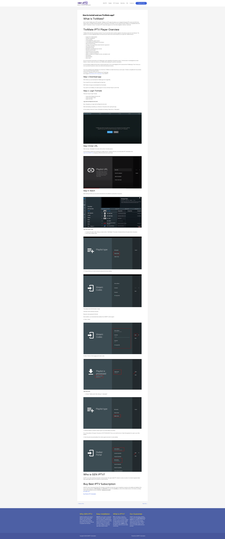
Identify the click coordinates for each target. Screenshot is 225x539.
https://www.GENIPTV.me (88, 152)
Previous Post (80, 503)
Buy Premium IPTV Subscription (95, 73)
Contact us (132, 3)
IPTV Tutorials (116, 3)
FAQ (127, 3)
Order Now (122, 3)
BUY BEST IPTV (86, 491)
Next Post (145, 503)
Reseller (110, 3)
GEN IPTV (105, 3)
